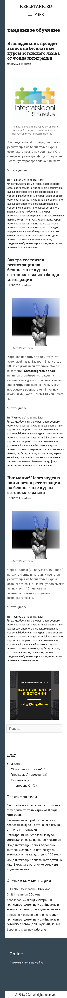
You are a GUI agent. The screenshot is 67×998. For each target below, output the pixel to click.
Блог (40, 179)
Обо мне (44, 889)
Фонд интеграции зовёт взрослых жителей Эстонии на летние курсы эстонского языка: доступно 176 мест (34, 849)
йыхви (11, 219)
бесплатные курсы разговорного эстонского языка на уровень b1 (35, 191)
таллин (47, 239)
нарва (22, 231)
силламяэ (36, 239)
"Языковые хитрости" (26, 769)
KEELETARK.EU (36, 6)
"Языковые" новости (23, 179)
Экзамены (18, 780)
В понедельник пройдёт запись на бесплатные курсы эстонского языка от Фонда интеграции (33, 51)
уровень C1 (24, 785)
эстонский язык (27, 247)
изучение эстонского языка (47, 215)
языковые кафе (28, 660)
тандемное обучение (20, 243)
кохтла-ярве (45, 219)
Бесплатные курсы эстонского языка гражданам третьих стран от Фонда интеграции (33, 810)
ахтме (14, 183)
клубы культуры (26, 219)
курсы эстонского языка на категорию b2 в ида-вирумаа (33, 227)
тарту (37, 243)
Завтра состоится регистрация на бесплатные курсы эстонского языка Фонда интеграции (33, 269)
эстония (12, 247)
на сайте (26, 962)
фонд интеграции (51, 243)
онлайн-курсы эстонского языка (27, 457)
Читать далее (17, 170)
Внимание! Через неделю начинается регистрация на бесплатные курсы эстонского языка (33, 485)
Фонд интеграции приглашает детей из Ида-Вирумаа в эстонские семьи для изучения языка (34, 864)
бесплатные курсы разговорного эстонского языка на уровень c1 (35, 203)
